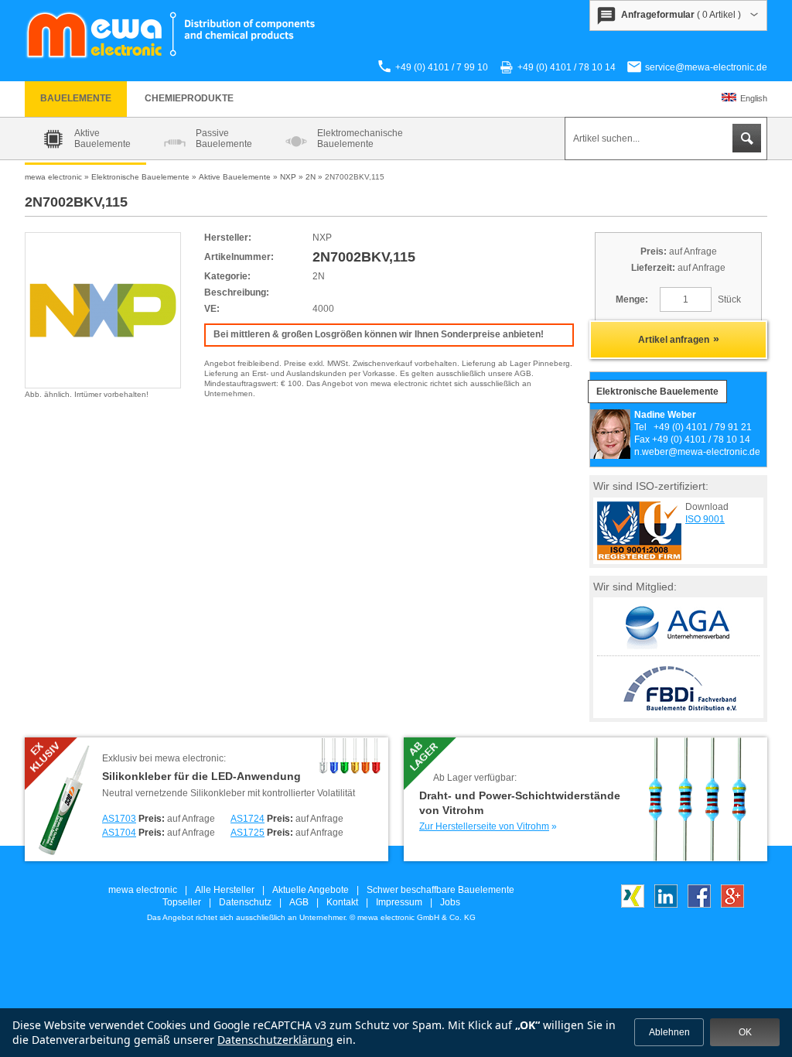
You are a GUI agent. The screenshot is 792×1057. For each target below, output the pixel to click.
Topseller (181, 902)
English (753, 98)
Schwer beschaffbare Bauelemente (440, 889)
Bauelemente (75, 98)
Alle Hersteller (224, 889)
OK (745, 1032)
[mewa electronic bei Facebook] (699, 904)
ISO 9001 (705, 519)
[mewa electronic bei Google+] (732, 904)
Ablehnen (669, 1032)
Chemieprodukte (189, 98)
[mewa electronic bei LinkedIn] (665, 904)
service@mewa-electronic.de (706, 67)
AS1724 (247, 818)
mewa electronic (142, 889)
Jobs (450, 902)
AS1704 (119, 832)
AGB (299, 902)
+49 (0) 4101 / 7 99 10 (441, 67)
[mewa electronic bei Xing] (632, 904)
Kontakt (342, 902)
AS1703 (119, 818)
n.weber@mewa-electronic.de (697, 451)
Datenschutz (245, 902)
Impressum (399, 902)
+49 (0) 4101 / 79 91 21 (703, 427)
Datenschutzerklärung (275, 1039)
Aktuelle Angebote (310, 889)
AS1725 (247, 832)
